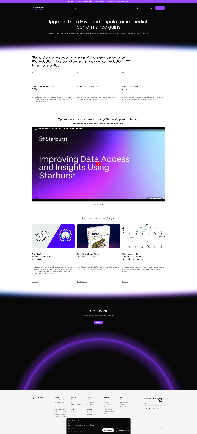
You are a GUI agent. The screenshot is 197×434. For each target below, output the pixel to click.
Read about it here (124, 1)
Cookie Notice (51, 427)
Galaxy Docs (123, 399)
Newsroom (106, 406)
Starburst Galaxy (58, 399)
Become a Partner (91, 414)
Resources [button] (66, 8)
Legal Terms (43, 427)
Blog (72, 402)
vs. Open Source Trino (92, 404)
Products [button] (51, 8)
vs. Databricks (90, 402)
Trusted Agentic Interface (60, 416)
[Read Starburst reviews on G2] (145, 403)
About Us (106, 399)
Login (151, 8)
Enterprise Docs (124, 402)
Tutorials (122, 404)
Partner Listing (90, 412)
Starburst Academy (76, 404)
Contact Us (144, 8)
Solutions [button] (58, 8)
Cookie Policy (71, 428)
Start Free (159, 8)
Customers (106, 404)
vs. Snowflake (90, 399)
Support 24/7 (123, 406)
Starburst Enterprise (59, 402)
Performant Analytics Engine (61, 412)
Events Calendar (75, 412)
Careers (106, 402)
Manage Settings (122, 430)
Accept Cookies (108, 430)
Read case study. (98, 204)
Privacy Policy (35, 427)
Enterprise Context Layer (60, 414)
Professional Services (109, 411)
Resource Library (75, 399)
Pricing (74, 8)
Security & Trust (108, 409)
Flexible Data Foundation (60, 409)
